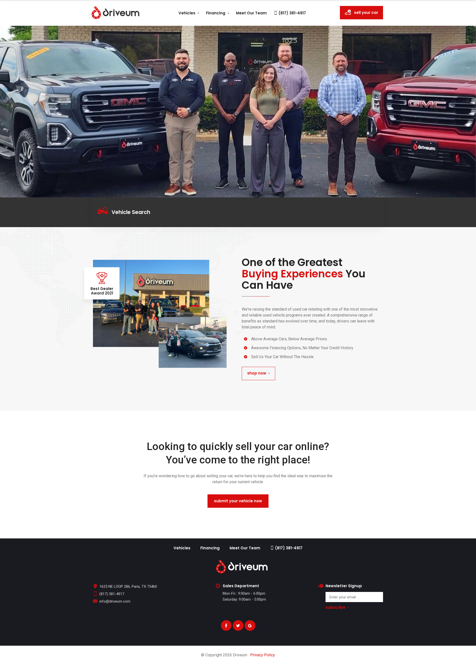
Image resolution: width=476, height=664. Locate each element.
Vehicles (186, 13)
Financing (215, 13)
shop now (256, 373)
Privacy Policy (262, 655)
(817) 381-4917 (291, 13)
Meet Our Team (251, 13)
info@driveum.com (114, 601)
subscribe (335, 608)
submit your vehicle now (238, 501)
